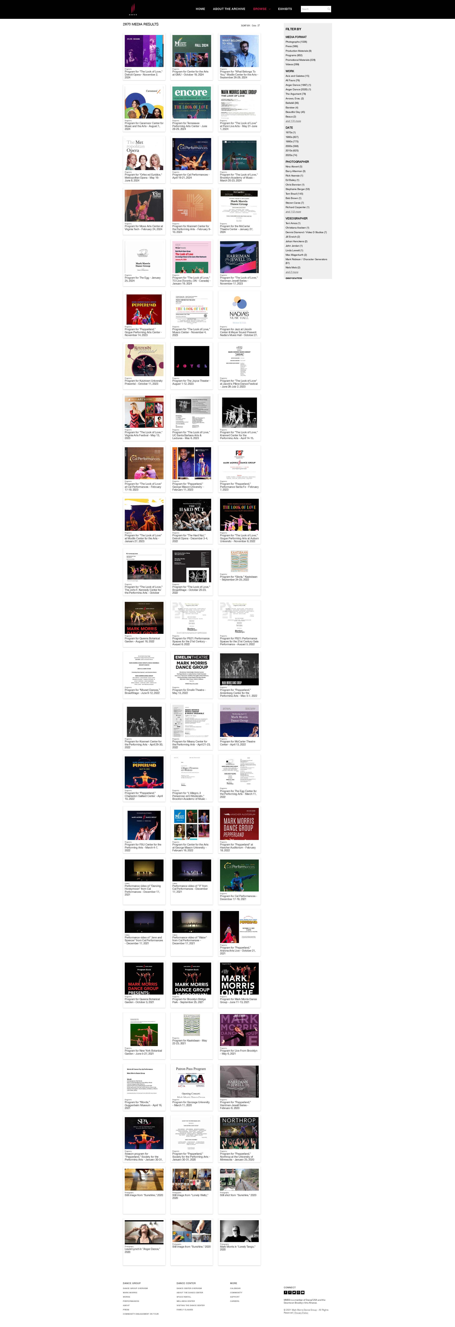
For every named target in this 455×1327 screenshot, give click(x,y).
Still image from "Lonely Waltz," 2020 (190, 1197)
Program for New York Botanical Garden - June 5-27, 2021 (143, 1052)
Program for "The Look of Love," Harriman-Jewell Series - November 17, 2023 (239, 280)
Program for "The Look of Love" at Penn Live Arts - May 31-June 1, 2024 (238, 126)
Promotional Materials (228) (301, 59)
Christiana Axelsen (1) (297, 227)
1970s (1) (291, 132)
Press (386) (292, 46)
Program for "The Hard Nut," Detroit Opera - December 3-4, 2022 (190, 538)
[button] (329, 9)
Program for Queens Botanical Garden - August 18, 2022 (142, 640)
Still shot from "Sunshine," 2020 (238, 1195)
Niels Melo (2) (293, 267)
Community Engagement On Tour (141, 1314)
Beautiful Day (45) (295, 112)
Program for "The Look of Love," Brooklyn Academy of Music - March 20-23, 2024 (239, 177)
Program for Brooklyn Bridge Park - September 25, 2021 (189, 1001)
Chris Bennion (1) (295, 184)
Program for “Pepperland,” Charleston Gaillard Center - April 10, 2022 (144, 795)
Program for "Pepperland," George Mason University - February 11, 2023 (188, 486)
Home (200, 9)
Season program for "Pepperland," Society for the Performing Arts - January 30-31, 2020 (144, 1158)
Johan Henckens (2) (296, 241)
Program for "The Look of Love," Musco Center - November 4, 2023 (191, 332)
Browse (260, 9)
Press (126, 1310)
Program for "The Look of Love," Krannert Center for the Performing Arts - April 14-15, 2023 (239, 437)
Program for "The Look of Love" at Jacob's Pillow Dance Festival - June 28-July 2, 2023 (239, 383)
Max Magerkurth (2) (296, 254)
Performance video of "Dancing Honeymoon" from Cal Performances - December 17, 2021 (143, 890)
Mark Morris (130, 1292)
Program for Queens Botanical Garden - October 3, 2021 (142, 1001)
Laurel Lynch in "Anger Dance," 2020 (142, 1250)
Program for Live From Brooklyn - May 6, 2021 (238, 1052)
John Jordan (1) (294, 245)
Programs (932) (294, 55)
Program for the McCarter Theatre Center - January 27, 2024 (236, 229)
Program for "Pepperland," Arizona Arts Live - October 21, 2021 (238, 950)
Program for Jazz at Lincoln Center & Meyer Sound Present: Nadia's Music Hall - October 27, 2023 (239, 334)
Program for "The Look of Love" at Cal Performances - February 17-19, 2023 (143, 486)
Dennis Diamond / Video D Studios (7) (306, 232)
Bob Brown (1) (293, 198)
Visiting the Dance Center (191, 1305)
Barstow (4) (292, 107)
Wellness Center (186, 1301)
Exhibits (285, 9)
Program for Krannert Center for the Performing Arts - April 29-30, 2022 (144, 744)
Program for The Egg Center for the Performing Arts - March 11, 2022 (238, 793)
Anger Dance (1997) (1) (298, 85)
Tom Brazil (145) (294, 193)
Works (126, 1297)
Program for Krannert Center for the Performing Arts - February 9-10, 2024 (191, 229)
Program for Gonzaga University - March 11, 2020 (191, 1104)
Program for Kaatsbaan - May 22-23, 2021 (189, 1042)
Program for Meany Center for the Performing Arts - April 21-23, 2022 (191, 744)
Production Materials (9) (299, 50)
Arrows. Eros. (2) (295, 98)
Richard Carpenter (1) (297, 207)
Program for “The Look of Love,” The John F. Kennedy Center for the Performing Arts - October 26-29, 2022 (143, 591)
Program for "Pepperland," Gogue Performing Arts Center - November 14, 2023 (143, 332)
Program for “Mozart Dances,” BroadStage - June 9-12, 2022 (142, 691)
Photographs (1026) (296, 41)
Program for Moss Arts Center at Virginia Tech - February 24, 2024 (144, 228)
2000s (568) (292, 146)
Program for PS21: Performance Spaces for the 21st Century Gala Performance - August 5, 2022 (239, 641)
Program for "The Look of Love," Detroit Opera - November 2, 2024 (143, 74)
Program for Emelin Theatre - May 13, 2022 (189, 691)
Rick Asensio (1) (294, 175)
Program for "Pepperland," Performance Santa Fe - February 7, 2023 (239, 486)
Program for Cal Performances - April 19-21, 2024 (191, 176)
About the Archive (229, 9)
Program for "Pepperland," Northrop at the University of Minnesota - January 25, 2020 (237, 1156)
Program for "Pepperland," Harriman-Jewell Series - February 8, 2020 (235, 1105)
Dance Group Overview (135, 1288)
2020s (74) (291, 155)
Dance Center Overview (189, 1288)
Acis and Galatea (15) (297, 75)
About (126, 1305)
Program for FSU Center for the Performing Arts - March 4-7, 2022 (143, 847)
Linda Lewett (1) (294, 250)
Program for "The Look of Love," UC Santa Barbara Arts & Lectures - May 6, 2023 (191, 435)
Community (236, 1292)
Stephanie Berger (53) (298, 189)
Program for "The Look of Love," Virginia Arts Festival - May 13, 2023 (143, 435)
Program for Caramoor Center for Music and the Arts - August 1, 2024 (144, 126)
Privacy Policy (301, 1313)
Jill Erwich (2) (293, 236)
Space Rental (184, 1297)
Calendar (235, 1288)
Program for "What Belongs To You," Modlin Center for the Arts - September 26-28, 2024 (239, 74)
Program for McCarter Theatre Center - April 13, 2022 (237, 743)
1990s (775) (292, 141)
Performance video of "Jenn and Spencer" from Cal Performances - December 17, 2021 (144, 940)
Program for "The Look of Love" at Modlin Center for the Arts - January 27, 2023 (143, 538)
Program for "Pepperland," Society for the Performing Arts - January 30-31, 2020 (191, 1156)
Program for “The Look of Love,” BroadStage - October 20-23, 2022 (191, 589)
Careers (234, 1301)
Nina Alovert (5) (294, 166)
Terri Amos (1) (293, 223)
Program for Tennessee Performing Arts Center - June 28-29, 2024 (189, 126)
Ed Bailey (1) (292, 180)
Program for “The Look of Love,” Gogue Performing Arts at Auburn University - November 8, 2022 (239, 538)
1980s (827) (292, 137)
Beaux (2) (291, 116)
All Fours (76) (293, 80)
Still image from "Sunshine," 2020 (144, 1195)
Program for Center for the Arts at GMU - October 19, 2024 (190, 73)
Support (234, 1297)
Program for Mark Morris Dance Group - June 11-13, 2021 (238, 1001)
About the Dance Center (190, 1292)
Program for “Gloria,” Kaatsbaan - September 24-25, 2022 (238, 578)
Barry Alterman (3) (296, 171)
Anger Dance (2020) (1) (298, 89)
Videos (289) (292, 64)
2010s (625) (292, 150)
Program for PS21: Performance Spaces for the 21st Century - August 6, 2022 (191, 641)
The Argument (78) (296, 93)
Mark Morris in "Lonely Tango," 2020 (237, 1248)
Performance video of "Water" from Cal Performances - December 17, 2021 (189, 940)
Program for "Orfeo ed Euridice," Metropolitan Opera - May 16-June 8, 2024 (143, 177)
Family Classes (185, 1310)
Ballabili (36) (292, 102)
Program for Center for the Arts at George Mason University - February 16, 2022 (190, 847)
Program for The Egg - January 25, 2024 (143, 279)
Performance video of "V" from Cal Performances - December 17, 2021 (190, 888)
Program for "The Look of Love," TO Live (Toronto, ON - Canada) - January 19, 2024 (191, 280)
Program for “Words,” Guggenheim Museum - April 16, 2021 (143, 1105)
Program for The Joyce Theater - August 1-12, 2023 (191, 382)
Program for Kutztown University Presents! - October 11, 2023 (144, 382)
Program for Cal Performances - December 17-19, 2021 (238, 897)
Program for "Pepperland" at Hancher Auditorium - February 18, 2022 (238, 847)
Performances (131, 1301)
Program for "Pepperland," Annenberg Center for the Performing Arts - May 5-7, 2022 (238, 692)
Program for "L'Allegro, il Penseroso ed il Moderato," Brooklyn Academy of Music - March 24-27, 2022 (189, 797)
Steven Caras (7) (295, 202)
